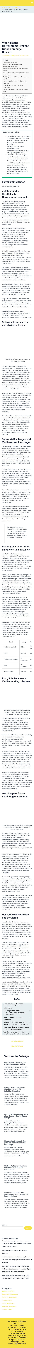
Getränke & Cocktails (9, 1297)
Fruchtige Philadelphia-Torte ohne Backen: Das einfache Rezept (16, 1116)
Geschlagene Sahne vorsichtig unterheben (13, 86)
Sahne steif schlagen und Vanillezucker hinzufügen (16, 74)
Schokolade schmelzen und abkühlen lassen (15, 70)
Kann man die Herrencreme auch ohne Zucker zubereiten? (16, 1028)
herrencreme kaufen (10, 62)
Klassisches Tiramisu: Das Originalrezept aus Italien (15, 1063)
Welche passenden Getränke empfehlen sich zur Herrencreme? (16, 1033)
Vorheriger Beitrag (17, 1041)
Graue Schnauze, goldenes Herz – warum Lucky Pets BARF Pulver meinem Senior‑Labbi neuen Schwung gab (16, 1243)
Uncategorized (7, 1309)
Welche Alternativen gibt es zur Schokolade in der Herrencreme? (15, 1023)
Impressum (17, 1323)
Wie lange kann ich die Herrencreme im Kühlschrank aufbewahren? (14, 1013)
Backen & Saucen (8, 1291)
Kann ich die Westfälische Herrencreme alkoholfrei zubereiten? (13, 1006)
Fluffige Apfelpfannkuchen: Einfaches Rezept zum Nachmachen (15, 1167)
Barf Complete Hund (17, 1344)
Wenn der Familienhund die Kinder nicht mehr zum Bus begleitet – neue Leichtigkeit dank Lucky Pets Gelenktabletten (16, 1269)
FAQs (4, 91)
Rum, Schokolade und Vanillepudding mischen (15, 82)
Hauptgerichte (7, 1300)
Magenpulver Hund (17, 1340)
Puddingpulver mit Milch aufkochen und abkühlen (16, 78)
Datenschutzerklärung (17, 1321)
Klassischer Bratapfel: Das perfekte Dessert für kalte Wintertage (15, 1142)
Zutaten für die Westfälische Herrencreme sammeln (12, 65)
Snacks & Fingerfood (9, 1306)
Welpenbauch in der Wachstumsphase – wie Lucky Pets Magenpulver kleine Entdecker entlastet (17, 1259)
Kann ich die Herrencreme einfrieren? (13, 1018)
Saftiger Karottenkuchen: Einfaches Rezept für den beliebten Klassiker (14, 1089)
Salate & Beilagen (8, 1303)
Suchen (4, 1225)
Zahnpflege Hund (17, 1342)
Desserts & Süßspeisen (11, 55)
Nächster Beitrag (17, 1046)
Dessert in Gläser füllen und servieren (15, 89)
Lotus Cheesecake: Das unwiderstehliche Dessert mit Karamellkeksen (16, 1194)
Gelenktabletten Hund (17, 1338)
